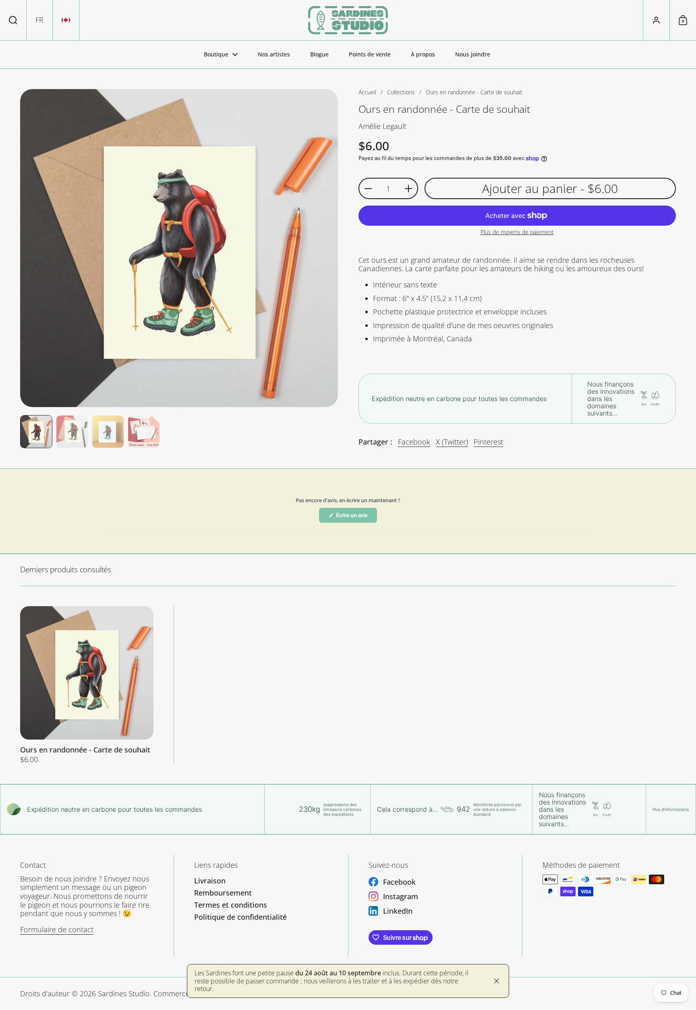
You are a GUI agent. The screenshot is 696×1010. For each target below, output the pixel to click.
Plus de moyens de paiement (517, 232)
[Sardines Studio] (347, 20)
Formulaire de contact (56, 929)
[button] (13, 20)
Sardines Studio (124, 993)
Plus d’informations (670, 809)
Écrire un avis (356, 517)
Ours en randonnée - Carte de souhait (87, 685)
